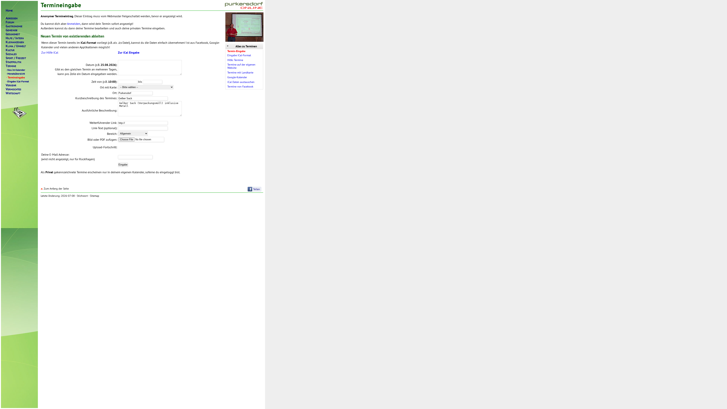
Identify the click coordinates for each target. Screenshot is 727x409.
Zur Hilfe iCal (49, 52)
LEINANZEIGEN (15, 42)
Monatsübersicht (15, 73)
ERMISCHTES (13, 89)
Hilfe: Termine (235, 60)
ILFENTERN (15, 38)
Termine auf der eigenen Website (241, 66)
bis (140, 82)
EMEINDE (11, 30)
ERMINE (11, 66)
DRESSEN (12, 18)
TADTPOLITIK (13, 62)
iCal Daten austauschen (240, 82)
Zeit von (96, 82)
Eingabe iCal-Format (17, 81)
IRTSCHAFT (13, 93)
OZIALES (11, 54)
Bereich (111, 134)
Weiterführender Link (103, 123)
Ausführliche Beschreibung (99, 110)
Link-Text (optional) (104, 128)
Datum (90, 65)
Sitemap (94, 195)
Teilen (256, 189)
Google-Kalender (237, 77)
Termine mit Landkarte (240, 72)
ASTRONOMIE (14, 26)
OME (9, 10)
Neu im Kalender (15, 70)
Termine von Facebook (240, 86)
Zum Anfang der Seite (56, 188)
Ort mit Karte (108, 87)
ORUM (10, 22)
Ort (114, 93)
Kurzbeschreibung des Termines (95, 98)
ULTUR (10, 50)
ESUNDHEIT (13, 34)
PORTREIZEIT (16, 58)
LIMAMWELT (16, 46)
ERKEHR (11, 85)
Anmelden (73, 24)
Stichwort (82, 195)
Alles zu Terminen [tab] (246, 46)
